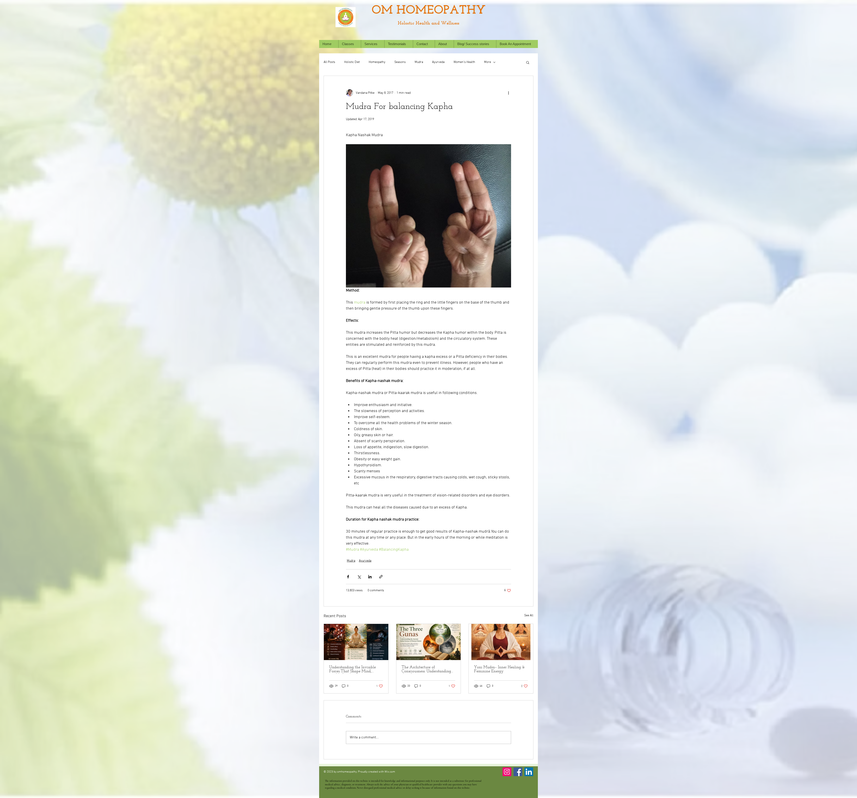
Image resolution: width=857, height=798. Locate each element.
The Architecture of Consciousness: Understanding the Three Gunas (426, 669)
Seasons (400, 62)
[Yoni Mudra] (501, 642)
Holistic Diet (352, 62)
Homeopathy (377, 62)
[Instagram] (507, 771)
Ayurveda (438, 62)
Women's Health (464, 62)
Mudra (419, 62)
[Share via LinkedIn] (370, 577)
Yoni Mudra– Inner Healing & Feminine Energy (499, 669)
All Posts (329, 62)
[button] (372, 44)
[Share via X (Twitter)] (359, 577)
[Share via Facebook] (348, 577)
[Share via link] (381, 577)
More (487, 62)
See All (528, 615)
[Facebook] (518, 771)
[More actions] (508, 93)
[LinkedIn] (528, 771)
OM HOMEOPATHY (429, 10)
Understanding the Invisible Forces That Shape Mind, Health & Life (352, 669)
